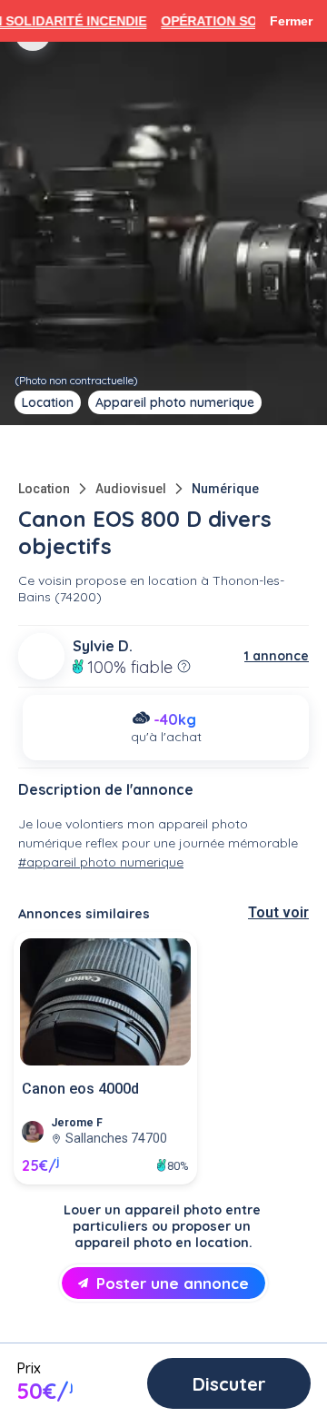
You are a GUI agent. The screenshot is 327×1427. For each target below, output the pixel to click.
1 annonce (276, 656)
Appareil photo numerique (174, 402)
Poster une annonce (172, 1283)
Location (44, 488)
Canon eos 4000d (80, 1088)
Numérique (225, 488)
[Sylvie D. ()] (41, 656)
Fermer (291, 21)
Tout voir (278, 912)
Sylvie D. (103, 646)
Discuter (229, 1383)
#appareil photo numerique (100, 862)
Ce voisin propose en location (107, 580)
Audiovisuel (130, 488)
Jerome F (77, 1122)
